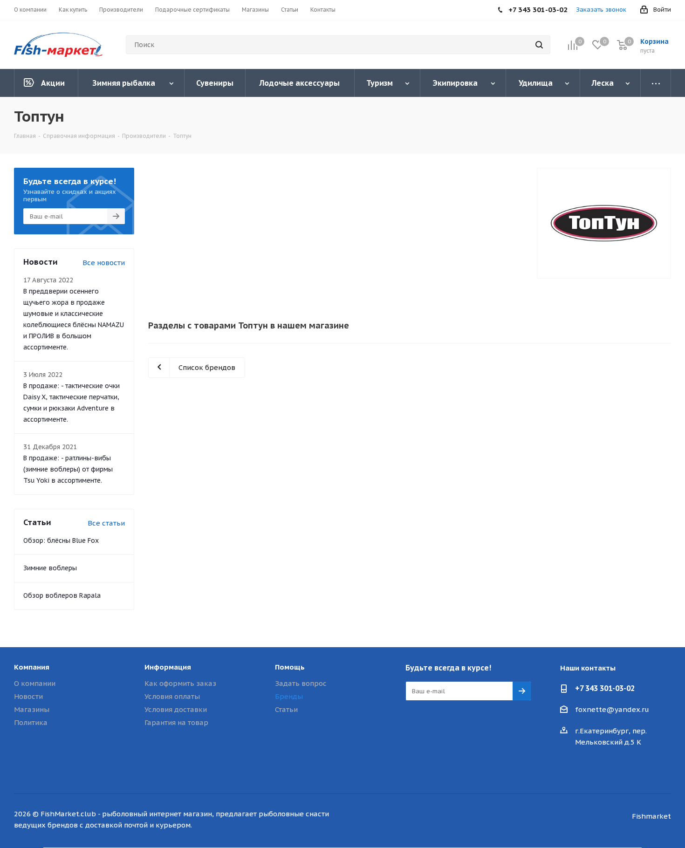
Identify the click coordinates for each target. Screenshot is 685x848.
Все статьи (106, 523)
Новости (28, 696)
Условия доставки (175, 709)
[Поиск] (539, 44)
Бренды (289, 696)
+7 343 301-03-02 (605, 688)
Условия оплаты (172, 696)
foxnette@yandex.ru (612, 709)
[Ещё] (656, 83)
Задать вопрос (301, 683)
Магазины (31, 709)
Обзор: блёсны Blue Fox (61, 540)
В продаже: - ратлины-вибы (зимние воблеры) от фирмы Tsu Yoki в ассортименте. (68, 469)
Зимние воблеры (50, 568)
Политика (31, 722)
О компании (34, 683)
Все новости (103, 262)
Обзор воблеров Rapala (62, 595)
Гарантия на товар (176, 722)
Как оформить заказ (180, 683)
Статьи (286, 709)
